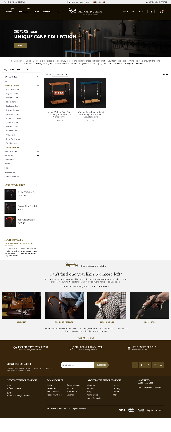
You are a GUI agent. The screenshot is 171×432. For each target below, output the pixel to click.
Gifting (115, 395)
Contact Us (72, 391)
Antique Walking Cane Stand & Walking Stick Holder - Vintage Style (59, 114)
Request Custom (12, 176)
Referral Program (74, 385)
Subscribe (101, 365)
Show (20, 45)
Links (140, 12)
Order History (53, 391)
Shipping (116, 388)
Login (125, 12)
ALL (6, 81)
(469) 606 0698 (87, 2)
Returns (116, 391)
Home (5, 69)
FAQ (89, 391)
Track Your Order (54, 395)
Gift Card (71, 388)
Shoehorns (9, 159)
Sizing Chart (92, 395)
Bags (7, 168)
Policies (116, 385)
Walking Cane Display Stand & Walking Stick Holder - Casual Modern (91, 114)
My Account (52, 388)
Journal (70, 395)
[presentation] (36, 185)
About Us (91, 385)
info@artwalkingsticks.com (18, 395)
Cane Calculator (94, 398)
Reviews (90, 388)
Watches (9, 163)
